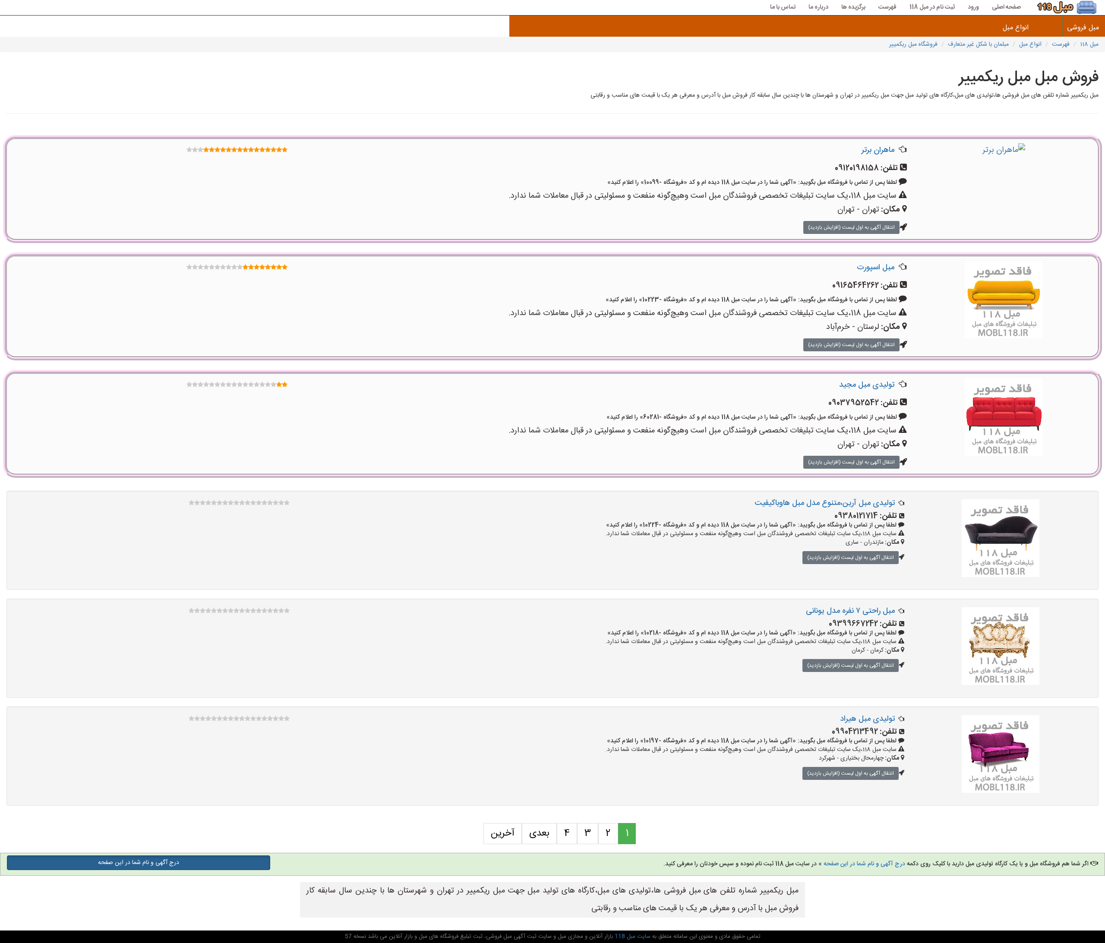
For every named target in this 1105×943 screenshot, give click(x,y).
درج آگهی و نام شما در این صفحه (864, 864)
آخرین (503, 833)
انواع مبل (1016, 28)
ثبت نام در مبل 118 (932, 7)
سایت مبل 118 (631, 936)
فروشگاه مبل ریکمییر (913, 44)
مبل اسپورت (875, 267)
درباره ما (818, 7)
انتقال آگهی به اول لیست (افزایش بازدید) (851, 227)
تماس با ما (783, 7)
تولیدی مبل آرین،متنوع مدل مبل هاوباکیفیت (825, 503)
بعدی (539, 833)
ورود (973, 7)
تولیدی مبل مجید (866, 384)
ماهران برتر (878, 150)
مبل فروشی (1084, 28)
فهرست (887, 7)
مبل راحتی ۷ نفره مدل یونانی (850, 611)
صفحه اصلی (1006, 7)
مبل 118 (1089, 44)
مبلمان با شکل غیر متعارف (978, 44)
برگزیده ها (853, 7)
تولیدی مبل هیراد (867, 719)
